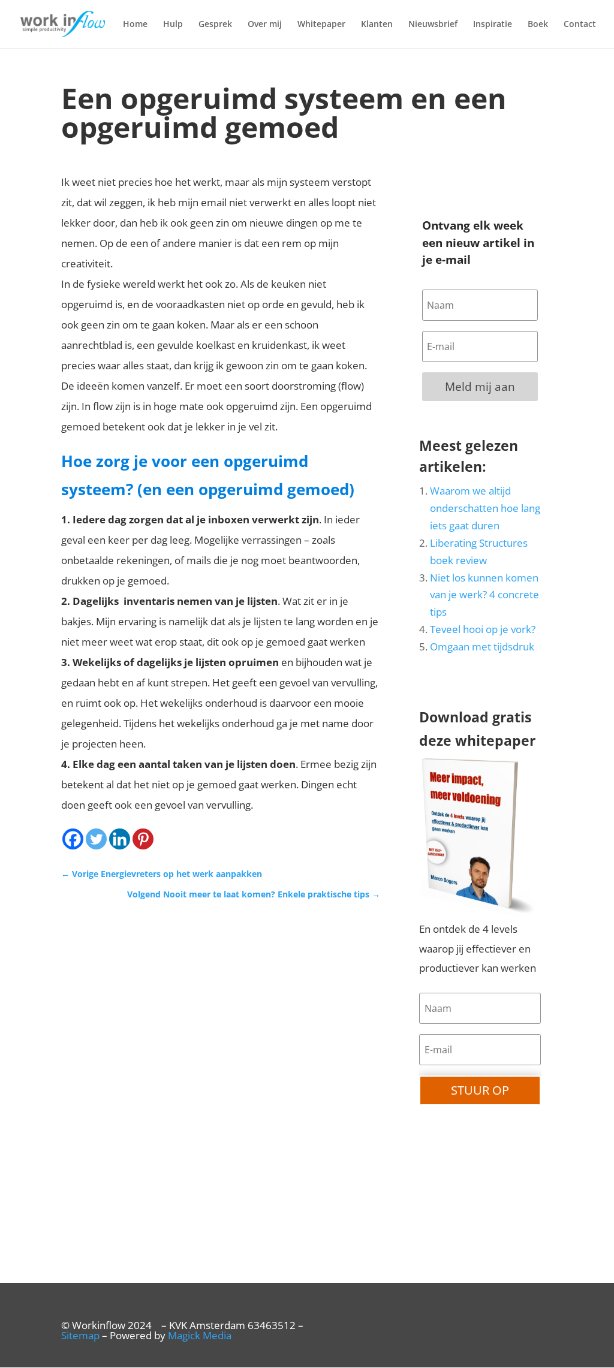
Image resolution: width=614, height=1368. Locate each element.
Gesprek (215, 24)
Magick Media (199, 1335)
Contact (580, 24)
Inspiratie (492, 24)
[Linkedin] (119, 838)
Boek (538, 24)
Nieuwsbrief (433, 24)
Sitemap (80, 1335)
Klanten (377, 24)
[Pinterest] (143, 838)
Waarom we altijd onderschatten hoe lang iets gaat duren (485, 508)
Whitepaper (321, 24)
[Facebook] (72, 838)
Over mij (265, 24)
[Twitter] (96, 838)
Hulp (173, 24)
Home (135, 24)
